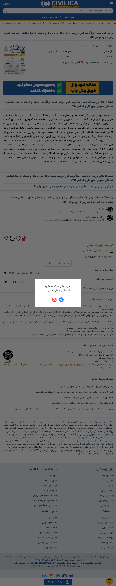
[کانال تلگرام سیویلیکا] (61, 299)
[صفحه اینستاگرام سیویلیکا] (54, 299)
